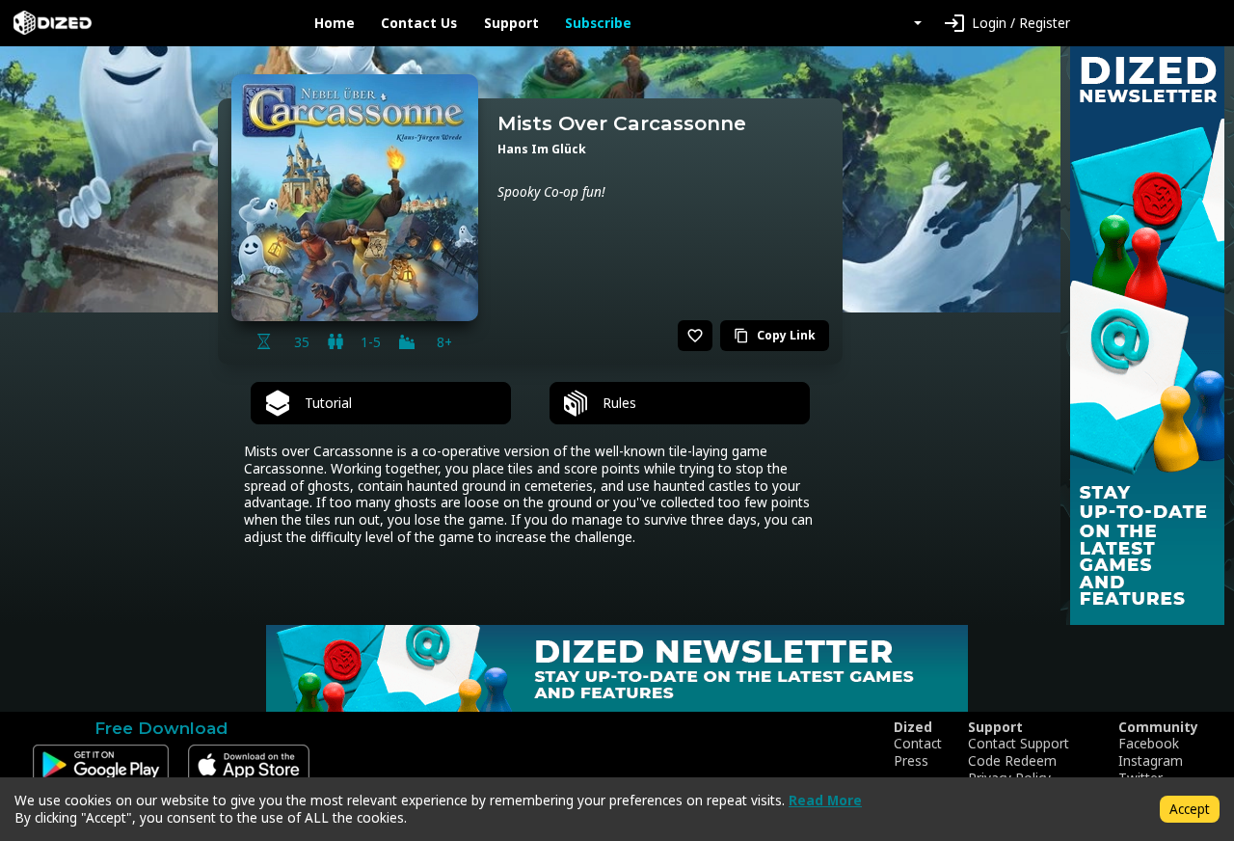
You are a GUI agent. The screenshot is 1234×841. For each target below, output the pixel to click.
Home (334, 23)
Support (511, 23)
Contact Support (1018, 743)
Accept (1189, 809)
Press (911, 761)
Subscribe (598, 23)
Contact (918, 743)
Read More (825, 800)
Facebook (1148, 743)
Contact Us (419, 23)
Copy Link (775, 335)
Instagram (1150, 761)
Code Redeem (1012, 761)
